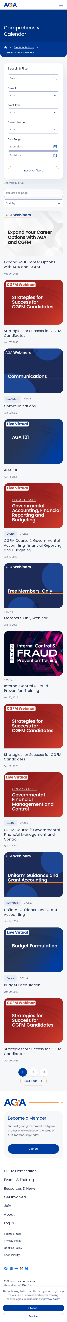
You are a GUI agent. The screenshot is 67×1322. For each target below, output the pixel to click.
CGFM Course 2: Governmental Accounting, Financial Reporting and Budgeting (32, 545)
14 (11, 680)
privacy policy (51, 1299)
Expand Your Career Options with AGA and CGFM (29, 264)
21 (27, 533)
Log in (9, 1223)
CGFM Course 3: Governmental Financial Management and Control (32, 835)
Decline (33, 1316)
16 (27, 823)
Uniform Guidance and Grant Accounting (30, 912)
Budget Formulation (22, 985)
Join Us (33, 1149)
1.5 (11, 612)
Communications (20, 406)
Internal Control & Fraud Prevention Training (26, 688)
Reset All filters (33, 170)
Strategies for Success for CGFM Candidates (32, 333)
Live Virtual (13, 399)
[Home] (5, 47)
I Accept (33, 1308)
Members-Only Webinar (26, 618)
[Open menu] (61, 5)
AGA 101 (10, 470)
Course (11, 533)
